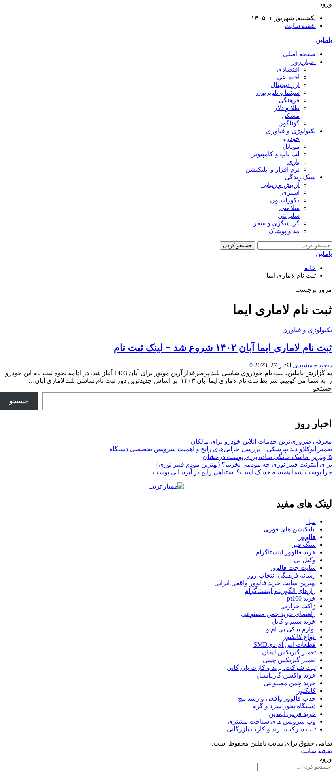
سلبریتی (289, 215)
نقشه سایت (300, 25)
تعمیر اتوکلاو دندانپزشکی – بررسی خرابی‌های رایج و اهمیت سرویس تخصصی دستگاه (220, 449)
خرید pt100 (301, 598)
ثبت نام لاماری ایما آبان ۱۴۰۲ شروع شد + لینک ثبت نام (223, 347)
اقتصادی (288, 69)
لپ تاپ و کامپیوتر (276, 154)
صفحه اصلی (299, 54)
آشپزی (291, 192)
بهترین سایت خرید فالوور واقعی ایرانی (265, 583)
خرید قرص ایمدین (292, 713)
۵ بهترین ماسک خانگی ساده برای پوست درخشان (267, 456)
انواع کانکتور (299, 636)
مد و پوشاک (284, 230)
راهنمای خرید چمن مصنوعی (278, 613)
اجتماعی (288, 77)
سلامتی (289, 207)
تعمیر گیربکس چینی (289, 659)
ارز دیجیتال (285, 84)
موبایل (291, 146)
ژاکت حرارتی (298, 606)
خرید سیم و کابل (294, 621)
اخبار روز (304, 61)
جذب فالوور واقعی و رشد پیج (277, 698)
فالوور (307, 536)
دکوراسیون (285, 200)
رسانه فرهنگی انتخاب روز (281, 575)
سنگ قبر (304, 544)
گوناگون (289, 123)
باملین (324, 39)
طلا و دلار (287, 107)
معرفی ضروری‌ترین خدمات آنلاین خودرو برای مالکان (261, 441)
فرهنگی (289, 100)
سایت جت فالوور (293, 567)
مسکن (291, 115)
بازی (293, 161)
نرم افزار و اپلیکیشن (272, 169)
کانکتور (306, 690)
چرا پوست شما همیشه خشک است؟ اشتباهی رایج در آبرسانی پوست (242, 472)
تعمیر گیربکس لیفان (289, 652)
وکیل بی (305, 559)
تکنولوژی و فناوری (291, 130)
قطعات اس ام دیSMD (284, 644)
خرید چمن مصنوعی (290, 683)
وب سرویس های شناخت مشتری (272, 721)
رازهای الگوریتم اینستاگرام (280, 590)
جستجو (322, 388)
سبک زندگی (300, 177)
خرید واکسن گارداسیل (286, 675)
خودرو (291, 138)
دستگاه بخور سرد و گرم (284, 706)
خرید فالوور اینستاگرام (285, 552)
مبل (310, 521)
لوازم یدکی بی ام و (291, 629)
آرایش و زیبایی (280, 184)
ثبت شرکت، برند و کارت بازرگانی (271, 667)
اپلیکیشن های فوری (290, 529)
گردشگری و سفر (276, 223)
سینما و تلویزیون (278, 92)
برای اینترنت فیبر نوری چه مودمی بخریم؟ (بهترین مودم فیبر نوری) (244, 464)
